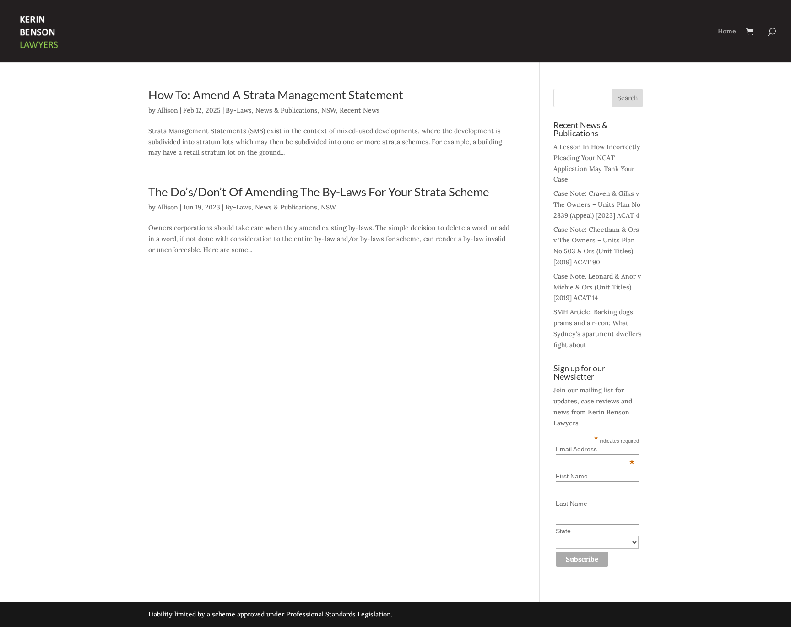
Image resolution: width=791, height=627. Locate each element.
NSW (328, 110)
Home (727, 31)
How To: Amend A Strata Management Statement (275, 94)
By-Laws (239, 110)
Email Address (595, 449)
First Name (572, 476)
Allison (167, 110)
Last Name (571, 503)
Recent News (360, 110)
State (563, 531)
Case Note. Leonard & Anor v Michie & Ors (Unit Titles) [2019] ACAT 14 (597, 287)
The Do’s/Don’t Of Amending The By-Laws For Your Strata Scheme (318, 191)
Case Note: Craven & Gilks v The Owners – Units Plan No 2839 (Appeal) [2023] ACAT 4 (596, 204)
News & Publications (286, 110)
